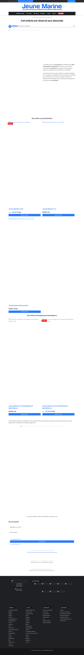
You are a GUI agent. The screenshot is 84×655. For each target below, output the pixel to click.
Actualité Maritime (12, 620)
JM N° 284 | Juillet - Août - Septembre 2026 (25, 1)
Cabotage (27, 617)
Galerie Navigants (12, 633)
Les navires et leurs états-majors (32, 633)
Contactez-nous (46, 617)
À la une (10, 622)
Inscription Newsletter (47, 622)
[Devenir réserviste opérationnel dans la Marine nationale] (42, 553)
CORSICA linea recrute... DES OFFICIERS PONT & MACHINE (42, 561)
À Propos (61, 610)
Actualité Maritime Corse (30, 610)
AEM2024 (10, 613)
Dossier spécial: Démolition (13, 629)
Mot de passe (14, 532)
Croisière (27, 620)
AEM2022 (10, 617)
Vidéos (48, 13)
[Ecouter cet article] (10, 26)
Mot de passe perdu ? (15, 544)
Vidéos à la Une (11, 642)
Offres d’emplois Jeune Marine (65, 613)
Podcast (27, 636)
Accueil (33, 17)
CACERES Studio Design (48, 650)
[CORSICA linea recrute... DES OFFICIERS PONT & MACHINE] (42, 563)
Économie (10, 631)
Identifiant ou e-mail (15, 527)
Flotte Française (29, 626)
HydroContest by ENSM (13, 610)
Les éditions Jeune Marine (65, 611)
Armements (11, 624)
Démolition (28, 622)
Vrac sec (27, 642)
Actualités (28, 13)
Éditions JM (36, 13)
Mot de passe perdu (46, 615)
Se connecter (42, 541)
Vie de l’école (11, 645)
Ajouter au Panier (24, 215)
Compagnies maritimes (64, 617)
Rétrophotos (28, 640)
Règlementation (11, 638)
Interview (10, 636)
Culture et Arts (11, 627)
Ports (10, 640)
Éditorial (27, 624)
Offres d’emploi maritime (64, 615)
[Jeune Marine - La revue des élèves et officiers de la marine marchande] (42, 7)
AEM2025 (10, 611)
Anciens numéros (29, 611)
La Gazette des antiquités (30, 631)
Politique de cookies (46, 620)
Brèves (10, 626)
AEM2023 (10, 615)
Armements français (29, 613)
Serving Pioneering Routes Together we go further (42, 569)
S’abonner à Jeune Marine (47, 610)
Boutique (37, 17)
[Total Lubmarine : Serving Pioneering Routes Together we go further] (42, 571)
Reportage (28, 638)
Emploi (54, 13)
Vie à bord (10, 643)
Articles (27, 615)
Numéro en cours (20, 13)
